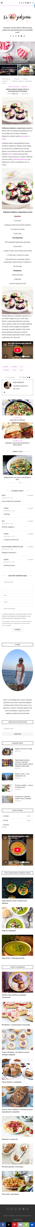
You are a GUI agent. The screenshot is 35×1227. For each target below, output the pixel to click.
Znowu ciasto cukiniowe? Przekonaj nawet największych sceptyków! (17, 1111)
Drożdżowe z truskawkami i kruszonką (16, 1025)
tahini (10, 154)
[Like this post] (20, 377)
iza (3, 521)
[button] (2, 58)
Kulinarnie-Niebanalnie (12, 546)
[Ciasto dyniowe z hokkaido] (17, 1069)
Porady (16, 820)
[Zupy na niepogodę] (17, 917)
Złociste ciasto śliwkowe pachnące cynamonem (14, 996)
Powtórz (30, 495)
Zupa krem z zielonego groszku (13, 958)
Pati (3, 495)
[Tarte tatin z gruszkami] (17, 1181)
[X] (9, 1224)
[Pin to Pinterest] (27, 377)
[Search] (33, 3)
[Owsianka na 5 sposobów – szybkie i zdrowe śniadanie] (7, 799)
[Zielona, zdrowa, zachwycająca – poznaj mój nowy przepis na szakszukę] (17, 465)
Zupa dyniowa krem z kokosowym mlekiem (14, 902)
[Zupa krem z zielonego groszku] (17, 945)
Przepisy (16, 79)
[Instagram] (23, 3)
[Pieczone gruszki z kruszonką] (17, 1153)
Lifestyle (16, 816)
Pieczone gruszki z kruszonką (12, 1167)
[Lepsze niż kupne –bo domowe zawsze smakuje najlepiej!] (17, 1039)
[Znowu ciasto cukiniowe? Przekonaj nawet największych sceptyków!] (17, 1096)
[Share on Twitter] (25, 377)
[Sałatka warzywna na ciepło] (7, 751)
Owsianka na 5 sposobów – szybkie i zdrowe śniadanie (23, 797)
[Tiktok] (30, 3)
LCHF (21, 366)
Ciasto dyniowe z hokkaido (11, 1082)
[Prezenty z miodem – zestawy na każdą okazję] (7, 788)
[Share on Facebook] (23, 377)
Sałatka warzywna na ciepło (23, 748)
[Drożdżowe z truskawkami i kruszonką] (17, 1012)
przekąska (6, 370)
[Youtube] (28, 3)
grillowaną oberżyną (20, 159)
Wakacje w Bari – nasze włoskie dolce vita (22, 775)
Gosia (6, 508)
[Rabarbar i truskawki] (17, 1126)
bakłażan (5, 366)
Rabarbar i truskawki (10, 1139)
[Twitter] (21, 3)
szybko (14, 370)
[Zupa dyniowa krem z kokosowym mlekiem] (17, 888)
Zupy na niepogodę (9, 930)
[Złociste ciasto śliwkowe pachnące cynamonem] (17, 982)
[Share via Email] (29, 377)
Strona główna (6, 79)
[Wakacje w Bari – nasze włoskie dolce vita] (7, 776)
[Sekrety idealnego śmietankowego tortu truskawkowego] (17, 53)
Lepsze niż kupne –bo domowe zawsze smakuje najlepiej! (15, 1053)
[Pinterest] (25, 3)
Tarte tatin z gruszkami (10, 1194)
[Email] (20, 1224)
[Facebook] (19, 3)
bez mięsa (14, 366)
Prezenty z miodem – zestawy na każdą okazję (24, 786)
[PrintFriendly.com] (26, 1224)
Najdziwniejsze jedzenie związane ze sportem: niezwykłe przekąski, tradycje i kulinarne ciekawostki (24, 763)
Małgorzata (15, 93)
